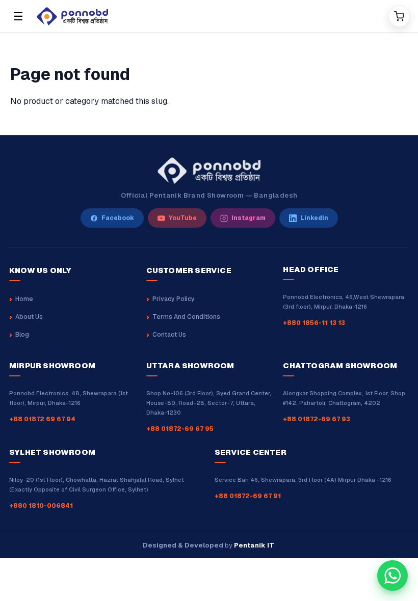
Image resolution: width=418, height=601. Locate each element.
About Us (29, 317)
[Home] (208, 16)
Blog (22, 335)
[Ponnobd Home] (209, 170)
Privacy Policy (173, 299)
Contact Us (169, 335)
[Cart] (399, 16)
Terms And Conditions (186, 317)
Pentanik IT (254, 545)
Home (24, 299)
